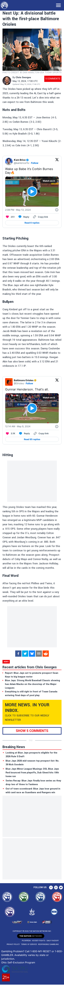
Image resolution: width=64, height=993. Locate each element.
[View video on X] (32, 191)
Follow (34, 162)
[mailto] (39, 653)
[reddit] (46, 653)
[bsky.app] (32, 653)
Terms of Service (29, 944)
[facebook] (18, 653)
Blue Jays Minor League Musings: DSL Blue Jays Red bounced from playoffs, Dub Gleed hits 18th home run (32, 772)
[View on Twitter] (57, 161)
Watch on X (49, 180)
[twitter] (25, 653)
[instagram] (56, 887)
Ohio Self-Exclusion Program (18, 962)
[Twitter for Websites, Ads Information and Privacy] (56, 210)
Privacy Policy (13, 944)
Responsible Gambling (48, 944)
